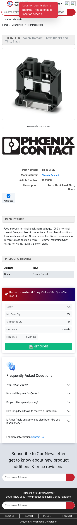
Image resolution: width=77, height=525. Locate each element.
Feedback (67, 516)
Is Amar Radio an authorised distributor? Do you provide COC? (33, 421)
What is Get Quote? (17, 384)
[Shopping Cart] (73, 3)
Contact (29, 516)
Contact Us (37, 437)
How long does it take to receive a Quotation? (31, 411)
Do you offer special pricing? (22, 402)
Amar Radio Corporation (45, 522)
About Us (9, 516)
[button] (38, 19)
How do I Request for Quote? (22, 393)
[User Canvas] (67, 3)
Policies (47, 516)
